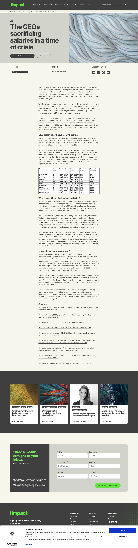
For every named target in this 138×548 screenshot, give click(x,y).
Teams (72, 524)
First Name (60, 452)
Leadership (73, 516)
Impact (12, 11)
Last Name (93, 452)
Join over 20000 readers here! (107, 485)
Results (66, 5)
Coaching (73, 521)
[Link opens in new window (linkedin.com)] (109, 522)
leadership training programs (83, 227)
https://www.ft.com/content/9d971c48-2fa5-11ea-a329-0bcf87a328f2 (64, 328)
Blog (20, 11)
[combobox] (113, 5)
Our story (92, 516)
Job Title (92, 472)
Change (72, 519)
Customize (121, 536)
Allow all (122, 530)
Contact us (111, 516)
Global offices (93, 524)
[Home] (20, 5)
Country (92, 462)
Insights (74, 5)
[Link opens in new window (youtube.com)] (112, 522)
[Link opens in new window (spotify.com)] (116, 522)
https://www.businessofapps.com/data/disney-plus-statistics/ (61, 322)
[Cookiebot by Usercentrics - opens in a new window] (12, 544)
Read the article (17, 421)
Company (60, 472)
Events (82, 5)
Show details (29, 544)
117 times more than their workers (67, 113)
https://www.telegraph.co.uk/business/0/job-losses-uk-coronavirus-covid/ (66, 363)
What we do (36, 5)
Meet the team (93, 519)
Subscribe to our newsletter (22, 56)
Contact (89, 5)
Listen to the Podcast (78, 421)
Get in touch (44, 56)
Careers (110, 519)
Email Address (62, 462)
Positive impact (93, 521)
